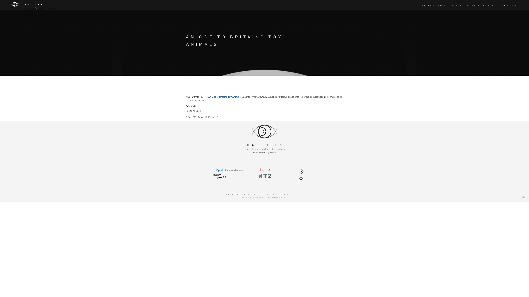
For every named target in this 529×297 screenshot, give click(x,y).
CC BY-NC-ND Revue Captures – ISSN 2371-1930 (264, 194)
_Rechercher (511, 5)
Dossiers (456, 5)
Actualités (489, 5)
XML (213, 117)
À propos (427, 5)
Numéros (443, 5)
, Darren (192, 96)
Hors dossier (472, 5)
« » (224, 96)
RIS (218, 117)
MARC (207, 117)
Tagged (200, 117)
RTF (194, 117)
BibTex (188, 117)
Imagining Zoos (193, 110)
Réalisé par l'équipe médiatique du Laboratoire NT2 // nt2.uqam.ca (264, 197)
